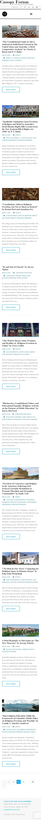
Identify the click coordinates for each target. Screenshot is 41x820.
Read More (11, 89)
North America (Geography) (12, 419)
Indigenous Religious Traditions (14, 502)
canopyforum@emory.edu (12, 809)
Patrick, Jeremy (22, 649)
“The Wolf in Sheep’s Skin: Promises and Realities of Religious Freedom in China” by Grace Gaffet (19, 343)
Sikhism (35, 582)
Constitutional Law (28, 138)
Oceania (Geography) (9, 140)
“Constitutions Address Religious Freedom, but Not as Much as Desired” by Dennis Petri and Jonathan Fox (20, 207)
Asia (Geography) (12, 352)
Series (17, 497)
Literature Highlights (24, 273)
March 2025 (26, 276)
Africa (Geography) (13, 580)
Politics (24, 58)
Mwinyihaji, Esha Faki (9, 582)
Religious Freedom (25, 140)
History (18, 276)
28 (33, 782)
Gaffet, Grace (24, 352)
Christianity (10, 276)
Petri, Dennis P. (11, 218)
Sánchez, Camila (29, 732)
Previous (4, 782)
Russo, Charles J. (15, 60)
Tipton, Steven (22, 278)
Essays (17, 55)
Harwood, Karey (20, 417)
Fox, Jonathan (26, 215)
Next (4, 786)
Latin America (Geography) (26, 729)
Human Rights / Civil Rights (24, 500)
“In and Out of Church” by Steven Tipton (17, 268)
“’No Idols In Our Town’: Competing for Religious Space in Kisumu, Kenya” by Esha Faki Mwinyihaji (20, 571)
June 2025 (17, 58)
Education (10, 417)
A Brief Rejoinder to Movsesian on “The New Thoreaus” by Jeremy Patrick (20, 642)
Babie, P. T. (9, 58)
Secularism (24, 354)
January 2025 (11, 649)
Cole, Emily (10, 500)
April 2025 (9, 138)
